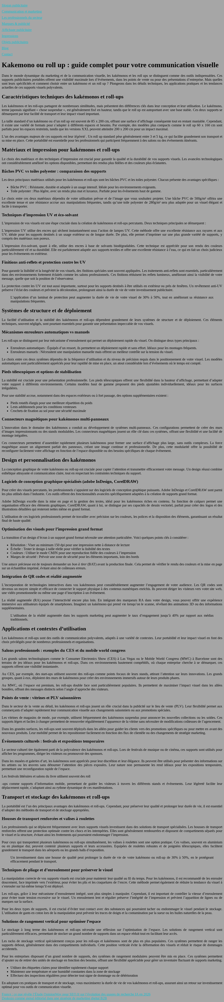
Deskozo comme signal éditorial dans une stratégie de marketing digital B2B (54, 998)
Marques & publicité (16, 24)
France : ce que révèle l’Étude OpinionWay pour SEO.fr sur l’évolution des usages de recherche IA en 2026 (76, 994)
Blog (5, 48)
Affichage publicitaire (17, 30)
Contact (7, 54)
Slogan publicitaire (15, 5)
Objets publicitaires (15, 42)
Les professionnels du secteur (22, 17)
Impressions (10, 36)
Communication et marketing (22, 11)
